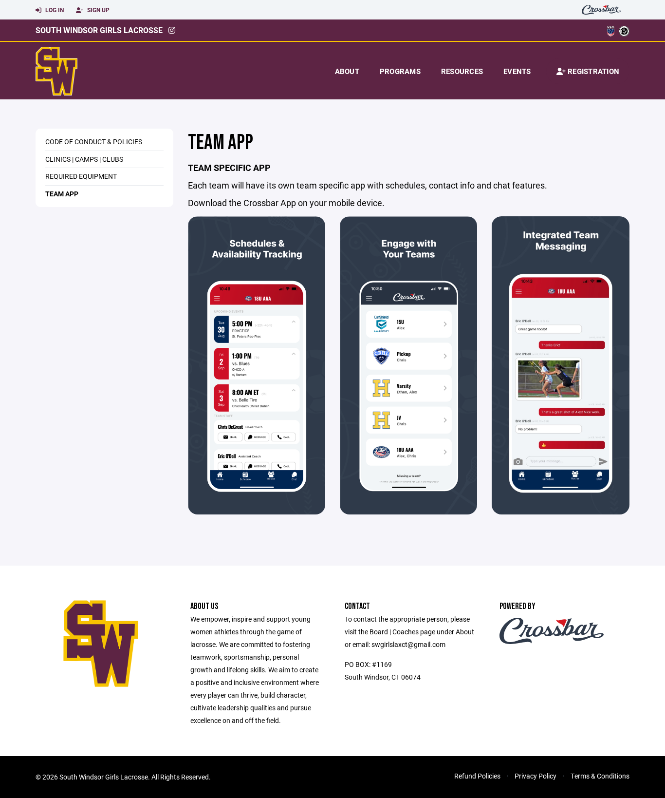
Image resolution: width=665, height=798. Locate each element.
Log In (54, 10)
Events (517, 71)
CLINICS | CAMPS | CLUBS (84, 159)
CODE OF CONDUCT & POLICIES (93, 141)
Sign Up (98, 10)
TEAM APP (61, 193)
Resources (462, 71)
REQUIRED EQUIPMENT (81, 176)
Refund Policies (477, 775)
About (347, 71)
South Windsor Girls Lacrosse (99, 30)
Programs (400, 71)
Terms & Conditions (600, 775)
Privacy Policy (535, 775)
